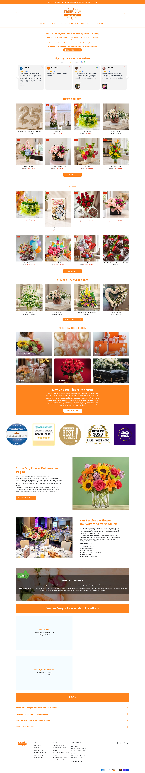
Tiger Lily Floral (23, 769)
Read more (23, 86)
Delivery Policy (39, 750)
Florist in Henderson (59, 743)
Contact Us (38, 745)
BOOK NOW (72, 411)
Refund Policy (38, 755)
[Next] (127, 77)
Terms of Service (39, 760)
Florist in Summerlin (59, 745)
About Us (37, 743)
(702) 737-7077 (72, 50)
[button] (17, 13)
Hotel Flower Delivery (59, 760)
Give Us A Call (26, 498)
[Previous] (17, 77)
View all (72, 175)
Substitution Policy (40, 752)
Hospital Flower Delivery (60, 757)
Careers (36, 748)
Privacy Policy (38, 757)
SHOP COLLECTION (72, 319)
